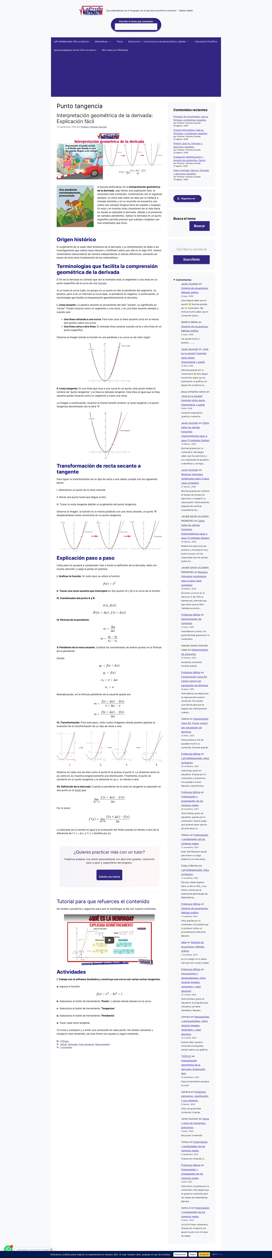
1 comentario (66, 1047)
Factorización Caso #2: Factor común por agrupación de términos (194, 681)
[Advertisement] (136, 75)
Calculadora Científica (206, 41)
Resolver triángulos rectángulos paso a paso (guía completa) (195, 478)
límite (78, 790)
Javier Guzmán (189, 283)
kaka (184, 942)
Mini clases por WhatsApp (115, 50)
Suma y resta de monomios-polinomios (195, 1123)
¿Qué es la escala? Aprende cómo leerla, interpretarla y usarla (193, 400)
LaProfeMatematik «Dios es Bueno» (71, 41)
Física (120, 41)
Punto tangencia (86, 1044)
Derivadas (73, 1044)
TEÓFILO (186, 1056)
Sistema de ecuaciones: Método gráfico (192, 946)
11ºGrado (64, 1041)
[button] (8, 1250)
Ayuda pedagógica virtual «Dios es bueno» (75, 50)
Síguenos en (189, 198)
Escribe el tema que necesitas (136, 21)
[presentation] (109, 583)
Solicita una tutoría (109, 876)
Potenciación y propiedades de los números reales (192, 801)
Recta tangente (102, 1044)
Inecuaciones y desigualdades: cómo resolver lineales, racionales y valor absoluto (193, 982)
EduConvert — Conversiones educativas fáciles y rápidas (157, 41)
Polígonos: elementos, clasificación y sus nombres (194, 1096)
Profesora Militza (190, 614)
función (102, 283)
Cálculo (63, 1044)
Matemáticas (101, 41)
